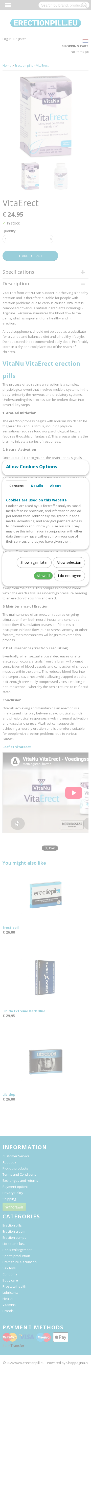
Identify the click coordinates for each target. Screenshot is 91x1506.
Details (37, 485)
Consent (16, 485)
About (55, 485)
